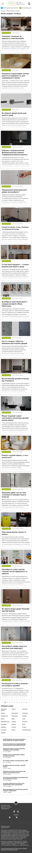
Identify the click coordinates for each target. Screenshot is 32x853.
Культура (24, 721)
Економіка (3, 724)
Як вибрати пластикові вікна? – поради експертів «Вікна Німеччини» (15, 304)
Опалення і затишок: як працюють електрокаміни (13, 37)
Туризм (3, 713)
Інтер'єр (14, 724)
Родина (24, 727)
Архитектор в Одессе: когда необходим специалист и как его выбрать (14, 749)
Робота (13, 729)
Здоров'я (24, 709)
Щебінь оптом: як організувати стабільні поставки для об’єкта (14, 755)
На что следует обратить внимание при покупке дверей (14, 342)
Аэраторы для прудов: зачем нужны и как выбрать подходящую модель (14, 772)
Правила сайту (18, 848)
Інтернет (14, 721)
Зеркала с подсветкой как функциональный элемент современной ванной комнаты (15, 152)
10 (26, 702)
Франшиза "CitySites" (6, 807)
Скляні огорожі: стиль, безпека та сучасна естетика (15, 228)
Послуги (14, 727)
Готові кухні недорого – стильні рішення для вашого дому (15, 265)
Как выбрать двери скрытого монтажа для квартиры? (14, 647)
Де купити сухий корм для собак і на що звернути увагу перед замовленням (13, 784)
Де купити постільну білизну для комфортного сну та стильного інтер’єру (15, 778)
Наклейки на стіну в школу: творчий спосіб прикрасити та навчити (14, 571)
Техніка (13, 709)
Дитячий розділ (26, 729)
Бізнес (2, 718)
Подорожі (3, 729)
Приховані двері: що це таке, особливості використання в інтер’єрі (14, 495)
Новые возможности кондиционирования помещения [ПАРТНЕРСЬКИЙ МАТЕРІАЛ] (14, 744)
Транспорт (25, 713)
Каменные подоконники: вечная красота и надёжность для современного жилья (15, 76)
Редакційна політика (12, 849)
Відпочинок (15, 716)
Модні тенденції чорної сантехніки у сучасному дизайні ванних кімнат (15, 418)
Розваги (24, 716)
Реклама (3, 732)
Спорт (24, 718)
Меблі (13, 718)
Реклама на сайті (5, 805)
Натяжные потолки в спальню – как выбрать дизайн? (15, 684)
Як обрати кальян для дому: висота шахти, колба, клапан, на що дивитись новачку (14, 740)
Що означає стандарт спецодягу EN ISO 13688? (15, 760)
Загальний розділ (3, 709)
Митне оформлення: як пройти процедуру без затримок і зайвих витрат (15, 790)
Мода (23, 724)
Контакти (16, 814)
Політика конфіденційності (7, 848)
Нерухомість (15, 713)
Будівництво (4, 716)
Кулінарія (3, 727)
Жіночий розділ (5, 721)
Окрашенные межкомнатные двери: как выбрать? (14, 191)
